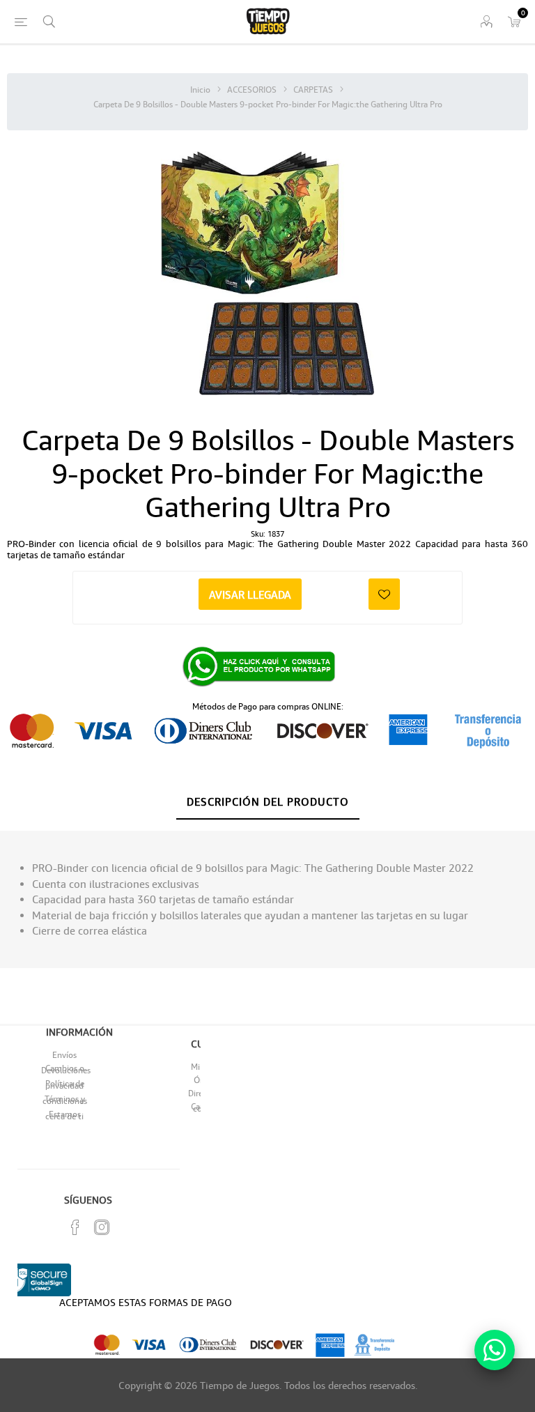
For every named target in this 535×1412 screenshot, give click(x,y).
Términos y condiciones (64, 1099)
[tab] (267, 802)
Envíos (64, 1055)
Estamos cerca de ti (64, 1115)
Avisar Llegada (250, 594)
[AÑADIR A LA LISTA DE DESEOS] (384, 594)
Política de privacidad (64, 1084)
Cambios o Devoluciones (66, 1069)
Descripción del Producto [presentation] (268, 801)
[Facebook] (75, 1227)
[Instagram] (102, 1227)
